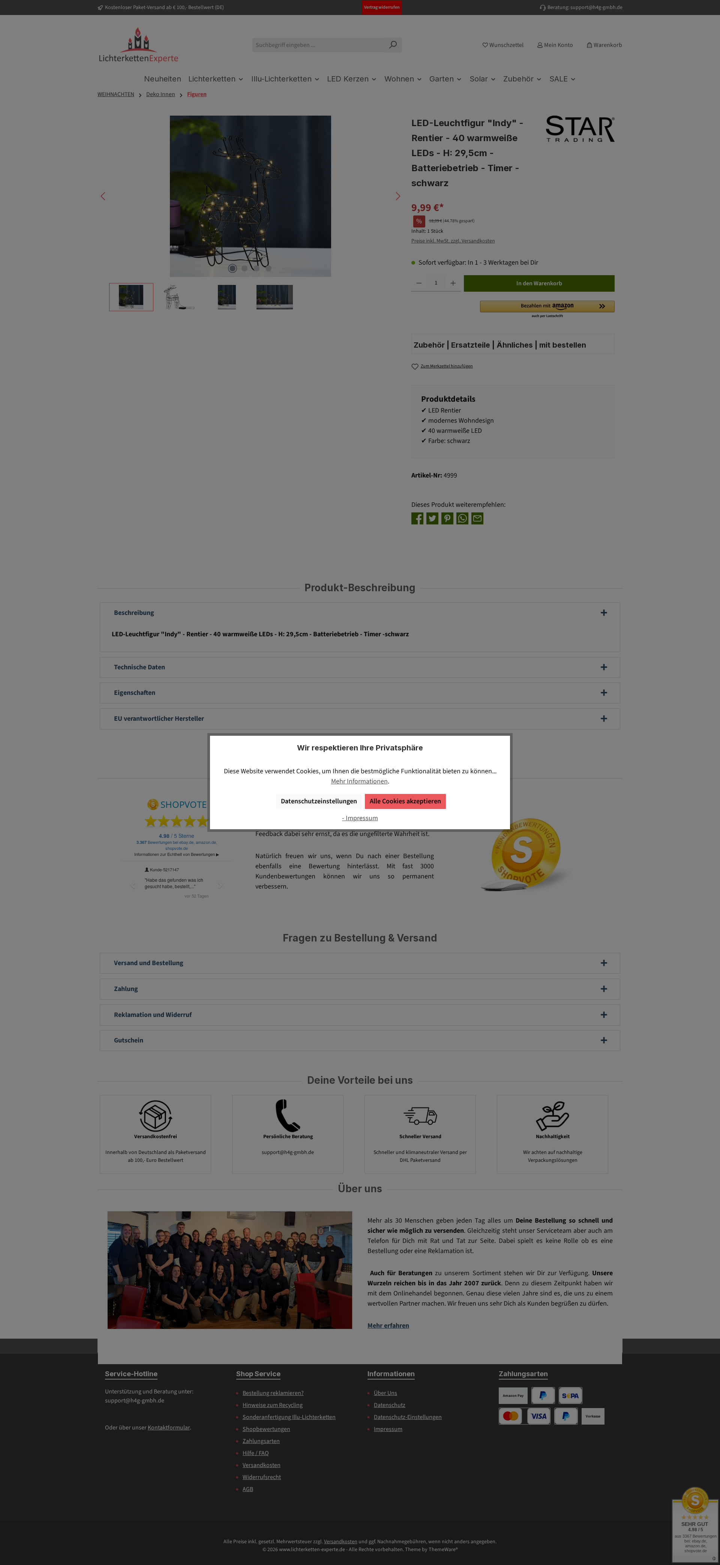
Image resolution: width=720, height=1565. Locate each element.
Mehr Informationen (359, 781)
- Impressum (360, 818)
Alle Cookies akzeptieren (405, 801)
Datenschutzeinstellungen (319, 801)
